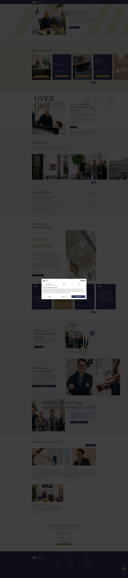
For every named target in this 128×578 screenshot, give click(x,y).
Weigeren (49, 296)
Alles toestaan (78, 296)
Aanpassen (63, 296)
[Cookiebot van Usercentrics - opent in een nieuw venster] (81, 280)
